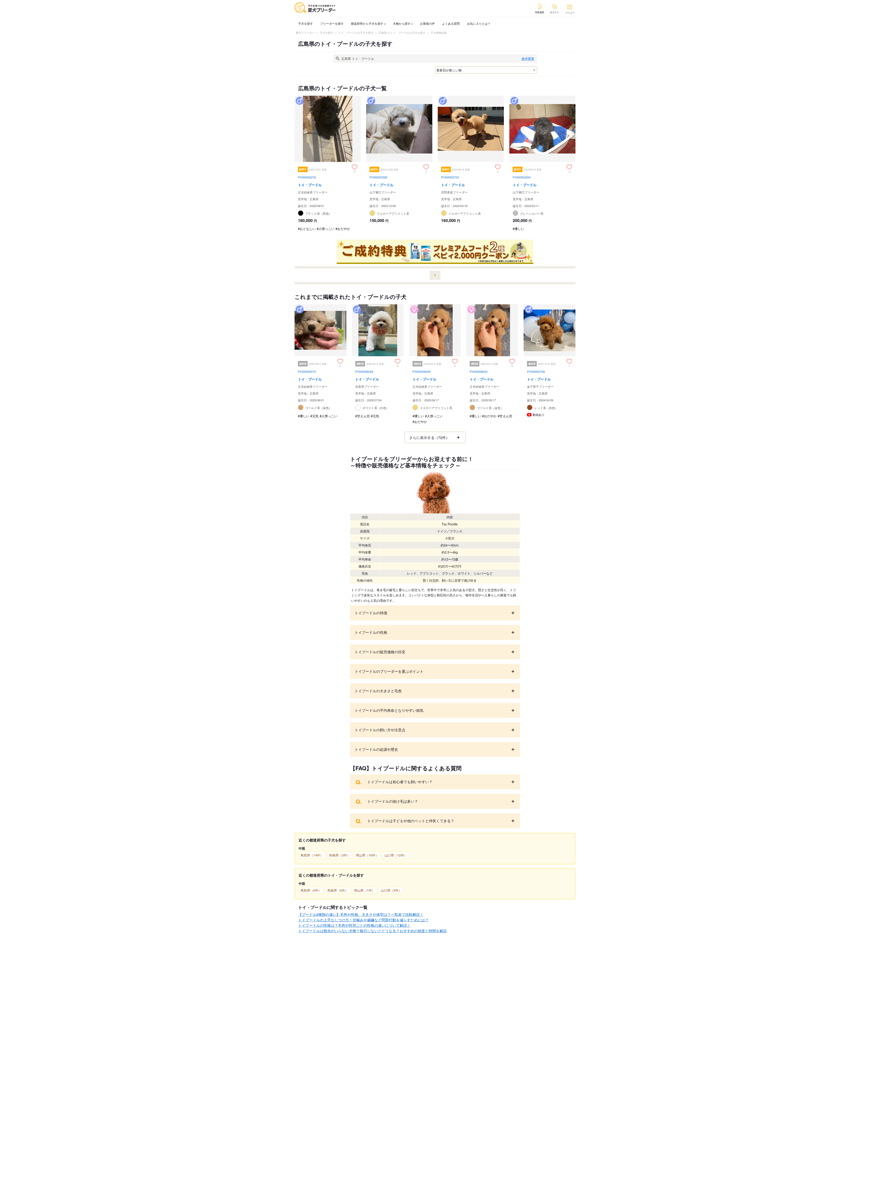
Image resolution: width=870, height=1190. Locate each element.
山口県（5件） (391, 890)
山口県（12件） (395, 855)
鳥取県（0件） (311, 890)
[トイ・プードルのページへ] (328, 165)
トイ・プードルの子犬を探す (356, 32)
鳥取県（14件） (312, 855)
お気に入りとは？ (479, 23)
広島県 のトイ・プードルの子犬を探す (402, 32)
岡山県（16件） (367, 855)
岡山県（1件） (364, 890)
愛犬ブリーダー (305, 32)
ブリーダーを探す (332, 23)
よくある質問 (451, 23)
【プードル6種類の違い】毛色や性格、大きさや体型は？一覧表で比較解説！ (360, 914)
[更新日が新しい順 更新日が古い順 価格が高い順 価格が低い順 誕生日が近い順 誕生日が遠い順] (486, 70)
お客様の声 (427, 23)
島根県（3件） (339, 855)
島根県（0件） (337, 890)
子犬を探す (305, 23)
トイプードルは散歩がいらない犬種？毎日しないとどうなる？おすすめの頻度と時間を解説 (372, 930)
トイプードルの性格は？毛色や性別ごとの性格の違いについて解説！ (354, 925)
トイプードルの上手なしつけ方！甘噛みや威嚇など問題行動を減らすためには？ (363, 919)
